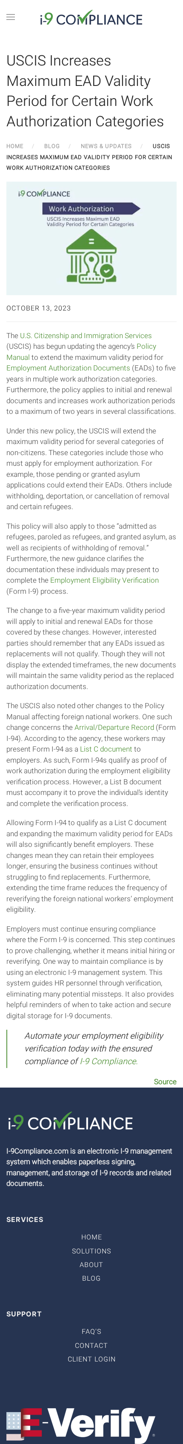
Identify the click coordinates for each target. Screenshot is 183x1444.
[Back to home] (91, 17)
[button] (10, 17)
